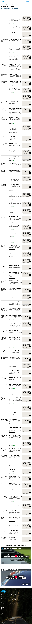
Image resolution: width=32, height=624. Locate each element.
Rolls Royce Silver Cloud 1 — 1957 (15, 81)
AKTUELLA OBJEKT (13, 13)
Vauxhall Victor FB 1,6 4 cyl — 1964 (16, 344)
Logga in (27, 1)
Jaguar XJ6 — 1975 (12, 412)
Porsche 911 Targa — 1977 (14, 74)
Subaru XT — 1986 (12, 489)
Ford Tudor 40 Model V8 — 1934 (15, 363)
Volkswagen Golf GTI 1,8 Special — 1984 (17, 294)
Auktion (5, 4)
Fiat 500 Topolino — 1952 (14, 476)
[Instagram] (28, 620)
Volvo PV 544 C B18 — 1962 (14, 150)
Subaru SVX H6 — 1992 (13, 483)
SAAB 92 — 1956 (12, 192)
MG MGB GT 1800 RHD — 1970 (15, 427)
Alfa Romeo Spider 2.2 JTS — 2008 (16, 455)
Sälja (1, 609)
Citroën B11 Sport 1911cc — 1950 (15, 496)
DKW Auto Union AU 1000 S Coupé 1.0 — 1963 (18, 337)
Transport (2, 612)
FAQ (1, 606)
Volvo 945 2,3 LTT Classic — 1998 (15, 170)
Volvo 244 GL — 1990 (13, 163)
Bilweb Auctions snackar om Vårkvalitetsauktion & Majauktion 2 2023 (9, 8)
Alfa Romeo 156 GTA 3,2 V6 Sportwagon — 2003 (18, 448)
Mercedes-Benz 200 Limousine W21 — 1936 (17, 252)
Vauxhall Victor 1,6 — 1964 (14, 350)
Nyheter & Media (3, 603)
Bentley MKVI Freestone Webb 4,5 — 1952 (17, 32)
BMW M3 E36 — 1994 (13, 238)
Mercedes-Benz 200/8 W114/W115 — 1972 (17, 259)
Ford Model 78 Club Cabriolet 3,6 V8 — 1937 (17, 55)
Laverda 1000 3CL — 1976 (14, 510)
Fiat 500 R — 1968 (12, 469)
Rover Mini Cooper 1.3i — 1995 (15, 384)
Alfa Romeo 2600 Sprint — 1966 (15, 26)
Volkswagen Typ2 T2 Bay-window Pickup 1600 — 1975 (20, 308)
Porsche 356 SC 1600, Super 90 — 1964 (17, 64)
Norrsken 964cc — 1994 (13, 504)
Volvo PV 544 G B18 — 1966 (14, 143)
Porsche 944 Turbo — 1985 (14, 322)
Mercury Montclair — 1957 (14, 370)
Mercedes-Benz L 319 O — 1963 (15, 95)
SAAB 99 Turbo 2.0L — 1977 (14, 202)
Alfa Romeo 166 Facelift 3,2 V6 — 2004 (16, 462)
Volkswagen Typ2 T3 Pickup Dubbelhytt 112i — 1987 (19, 315)
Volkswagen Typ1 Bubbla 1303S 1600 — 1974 (18, 288)
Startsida (2, 4)
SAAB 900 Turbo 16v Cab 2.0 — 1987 (16, 216)
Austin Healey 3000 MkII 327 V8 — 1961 (17, 397)
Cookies (2, 614)
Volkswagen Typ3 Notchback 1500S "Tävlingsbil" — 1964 (20, 272)
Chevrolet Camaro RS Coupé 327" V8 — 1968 (18, 39)
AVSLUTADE (20, 13)
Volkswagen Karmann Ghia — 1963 (16, 265)
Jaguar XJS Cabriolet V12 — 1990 (15, 406)
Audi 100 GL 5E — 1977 (13, 245)
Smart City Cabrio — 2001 (14, 330)
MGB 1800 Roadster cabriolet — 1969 (16, 419)
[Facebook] (30, 620)
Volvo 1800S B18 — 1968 (14, 136)
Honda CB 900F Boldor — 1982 (15, 524)
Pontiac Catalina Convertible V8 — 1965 (17, 391)
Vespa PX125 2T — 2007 (13, 530)
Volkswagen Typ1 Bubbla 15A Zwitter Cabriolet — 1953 (19, 88)
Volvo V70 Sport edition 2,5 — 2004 (16, 176)
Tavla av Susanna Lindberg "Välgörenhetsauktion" (18, 117)
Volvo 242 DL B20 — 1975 (14, 156)
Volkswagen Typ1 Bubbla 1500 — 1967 (16, 280)
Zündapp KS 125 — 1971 (13, 537)
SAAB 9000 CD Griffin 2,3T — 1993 (16, 225)
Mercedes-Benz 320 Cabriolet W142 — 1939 (17, 16)
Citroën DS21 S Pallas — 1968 (14, 45)
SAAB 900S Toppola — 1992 (14, 232)
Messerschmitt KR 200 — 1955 (15, 101)
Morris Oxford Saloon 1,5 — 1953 (15, 435)
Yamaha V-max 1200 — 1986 (14, 517)
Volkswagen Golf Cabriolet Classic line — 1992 (18, 301)
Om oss (2, 602)
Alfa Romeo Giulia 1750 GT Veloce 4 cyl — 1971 (18, 442)
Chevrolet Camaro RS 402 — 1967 (15, 357)
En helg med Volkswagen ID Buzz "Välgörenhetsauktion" (20, 125)
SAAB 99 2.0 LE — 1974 (13, 209)
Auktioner (2, 607)
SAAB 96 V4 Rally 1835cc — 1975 (15, 184)
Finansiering (2, 613)
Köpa (1, 608)
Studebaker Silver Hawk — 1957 (15, 377)
